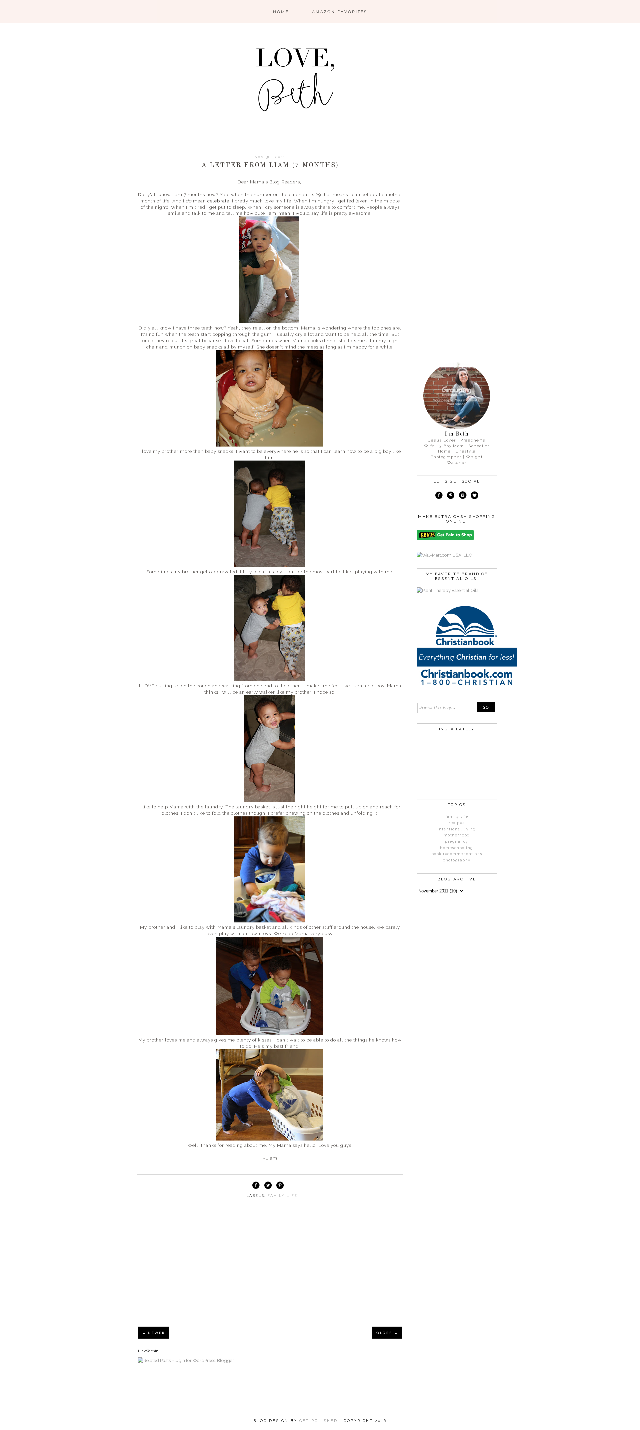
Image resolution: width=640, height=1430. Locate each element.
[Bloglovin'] (474, 496)
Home (281, 11)
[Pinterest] (450, 496)
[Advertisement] (270, 1271)
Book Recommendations (456, 854)
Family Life (282, 1196)
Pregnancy (456, 841)
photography (457, 860)
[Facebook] (439, 496)
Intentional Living (457, 829)
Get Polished (319, 1421)
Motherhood (457, 835)
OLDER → (387, 1333)
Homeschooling (456, 848)
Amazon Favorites (339, 11)
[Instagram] (462, 496)
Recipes (457, 823)
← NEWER (153, 1333)
